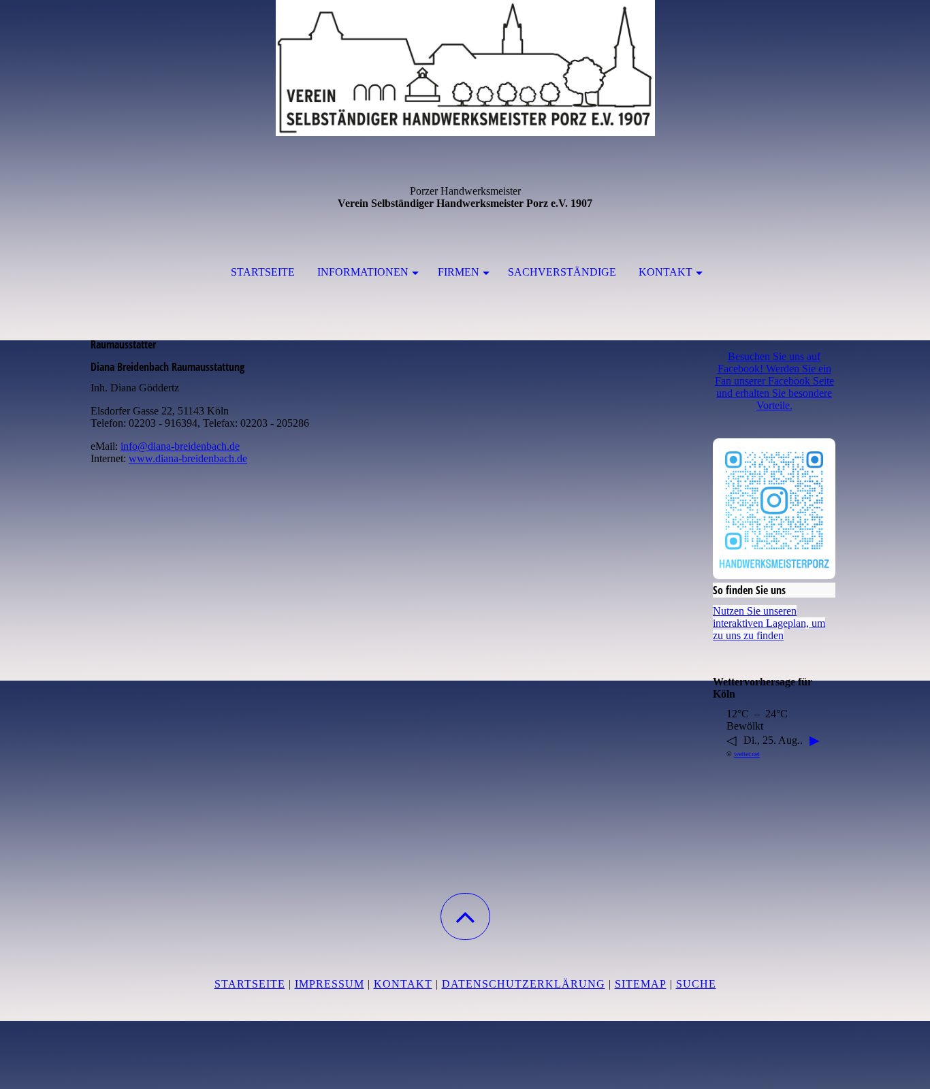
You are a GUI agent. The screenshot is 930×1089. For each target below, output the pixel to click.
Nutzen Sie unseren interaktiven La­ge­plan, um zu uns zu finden (769, 623)
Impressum (329, 984)
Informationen (362, 272)
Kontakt (665, 272)
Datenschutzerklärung (523, 984)
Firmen (458, 272)
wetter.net (747, 754)
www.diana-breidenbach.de (188, 458)
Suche (696, 984)
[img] (465, 68)
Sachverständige (562, 272)
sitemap (641, 984)
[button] (465, 916)
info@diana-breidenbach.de (180, 446)
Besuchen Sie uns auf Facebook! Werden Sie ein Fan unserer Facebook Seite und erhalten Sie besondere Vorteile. (774, 381)
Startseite (263, 272)
